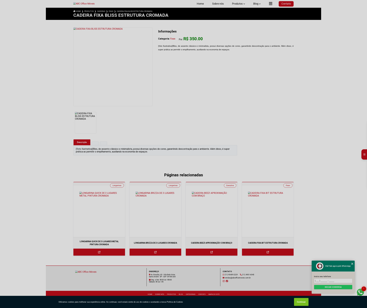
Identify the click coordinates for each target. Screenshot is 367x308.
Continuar (301, 302)
